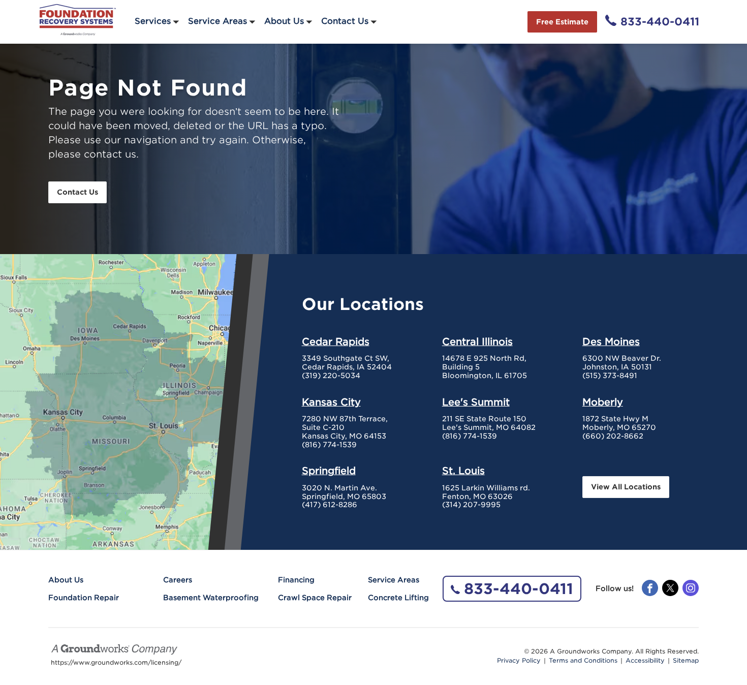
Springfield (329, 470)
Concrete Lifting (398, 598)
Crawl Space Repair (315, 598)
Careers (177, 580)
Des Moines (611, 341)
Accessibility (645, 660)
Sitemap (686, 660)
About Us (284, 21)
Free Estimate (562, 22)
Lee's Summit (476, 402)
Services (153, 21)
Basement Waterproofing (211, 598)
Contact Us (344, 21)
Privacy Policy (519, 660)
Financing (296, 580)
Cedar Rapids (335, 341)
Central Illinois (477, 341)
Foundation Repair (83, 598)
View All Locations (626, 487)
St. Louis (463, 470)
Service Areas (217, 21)
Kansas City (331, 402)
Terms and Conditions (583, 660)
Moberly (602, 402)
